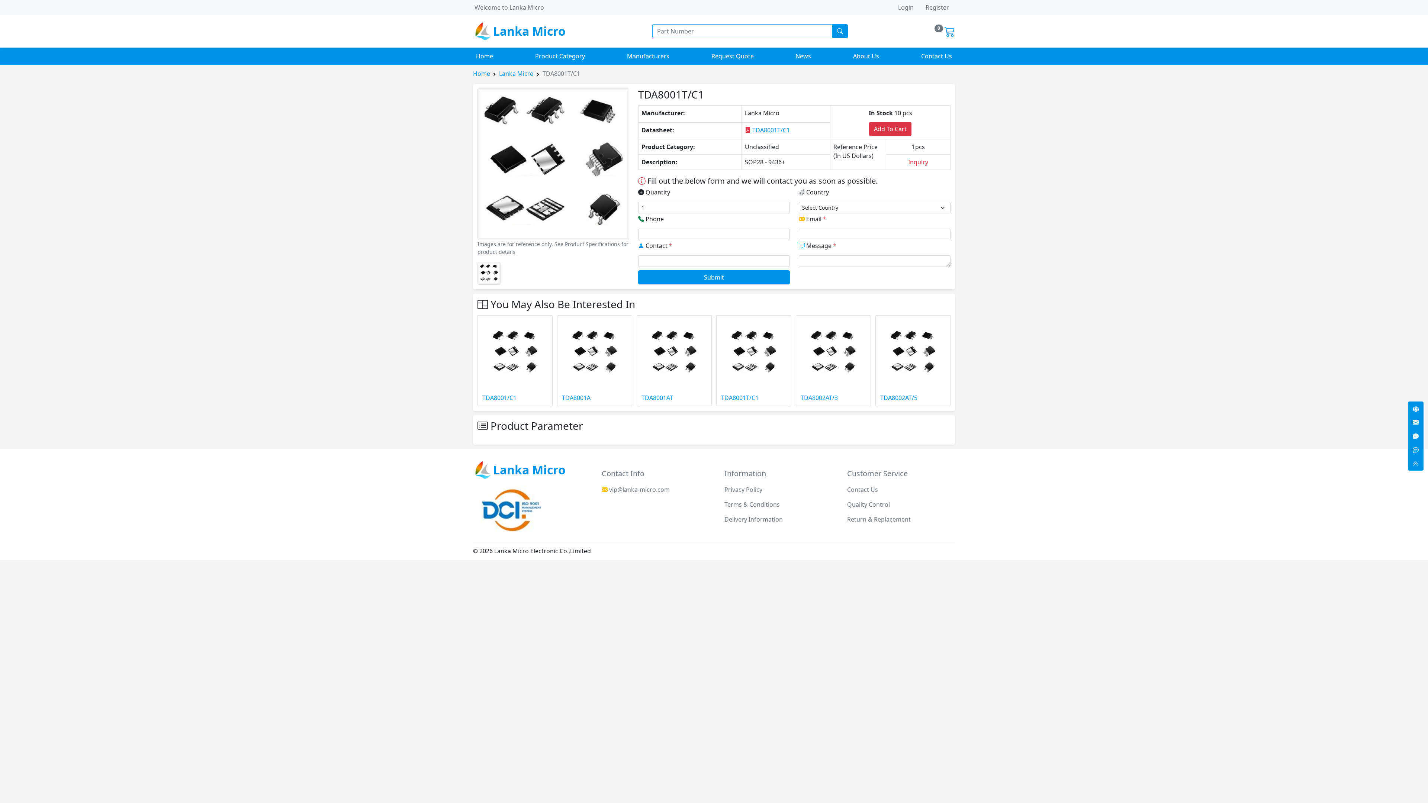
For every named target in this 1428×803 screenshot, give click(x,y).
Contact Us (936, 56)
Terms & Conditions (752, 504)
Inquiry (918, 162)
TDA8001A (576, 398)
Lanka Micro (516, 74)
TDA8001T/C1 (770, 130)
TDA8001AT (657, 398)
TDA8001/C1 (499, 398)
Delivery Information (753, 519)
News (803, 56)
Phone (654, 219)
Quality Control (868, 504)
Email (815, 219)
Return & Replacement (879, 519)
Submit (714, 277)
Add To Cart (890, 129)
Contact (658, 246)
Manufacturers (648, 56)
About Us (866, 56)
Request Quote (732, 56)
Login (906, 7)
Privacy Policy (743, 490)
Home (484, 56)
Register (937, 7)
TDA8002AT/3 (819, 398)
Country (817, 192)
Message (820, 246)
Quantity (657, 192)
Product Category (560, 56)
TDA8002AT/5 (898, 398)
